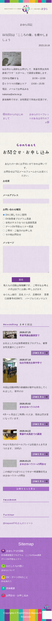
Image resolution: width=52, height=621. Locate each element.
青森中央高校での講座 (31, 434)
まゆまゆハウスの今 (30, 407)
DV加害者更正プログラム (12, 555)
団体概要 (10, 588)
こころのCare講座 (33, 555)
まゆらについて (8, 570)
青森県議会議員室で (30, 335)
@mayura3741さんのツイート (18, 523)
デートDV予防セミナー (11, 559)
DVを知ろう (6, 581)
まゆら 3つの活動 (14, 551)
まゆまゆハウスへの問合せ (33, 464)
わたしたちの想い (15, 566)
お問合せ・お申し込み (17, 595)
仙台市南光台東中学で (31, 363)
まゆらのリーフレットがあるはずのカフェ (39, 118)
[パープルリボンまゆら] (26, 12)
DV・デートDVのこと (17, 577)
